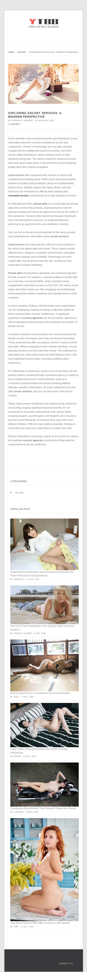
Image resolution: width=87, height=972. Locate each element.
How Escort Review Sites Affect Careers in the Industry (40, 923)
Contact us (66, 963)
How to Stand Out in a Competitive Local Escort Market (40, 693)
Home (11, 52)
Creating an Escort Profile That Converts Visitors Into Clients (43, 808)
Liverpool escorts (18, 195)
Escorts (22, 52)
